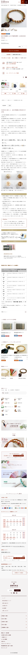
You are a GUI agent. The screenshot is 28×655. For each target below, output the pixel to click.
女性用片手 (12, 390)
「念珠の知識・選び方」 (17, 301)
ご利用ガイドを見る (18, 572)
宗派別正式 (20, 402)
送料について (10, 100)
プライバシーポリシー (6, 643)
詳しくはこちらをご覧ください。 (19, 546)
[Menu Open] (26, 2)
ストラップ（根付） (7, 410)
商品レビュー (4, 311)
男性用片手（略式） (7, 399)
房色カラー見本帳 (5, 633)
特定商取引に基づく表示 (18, 100)
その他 (6, 414)
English (17, 590)
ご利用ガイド (3, 100)
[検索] (2, 393)
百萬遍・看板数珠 (19, 410)
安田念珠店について (6, 600)
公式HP (10, 590)
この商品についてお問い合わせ (20, 57)
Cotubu (2, 390)
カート (23, 2)
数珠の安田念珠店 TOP (5, 5)
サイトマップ (4, 647)
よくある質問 (4, 639)
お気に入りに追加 (6, 57)
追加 (15, 93)
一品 (8, 390)
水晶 (6, 390)
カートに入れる (15, 50)
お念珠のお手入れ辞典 (6, 635)
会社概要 (4, 608)
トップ (3, 598)
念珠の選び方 (5, 603)
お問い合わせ (5, 610)
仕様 (9, 105)
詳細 (5, 93)
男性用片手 (17, 390)
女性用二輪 (7, 402)
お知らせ (3, 641)
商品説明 (4, 105)
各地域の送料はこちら (5, 552)
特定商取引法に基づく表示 (7, 645)
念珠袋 (19, 406)
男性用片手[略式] (13, 5)
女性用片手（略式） (20, 399)
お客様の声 (4, 605)
